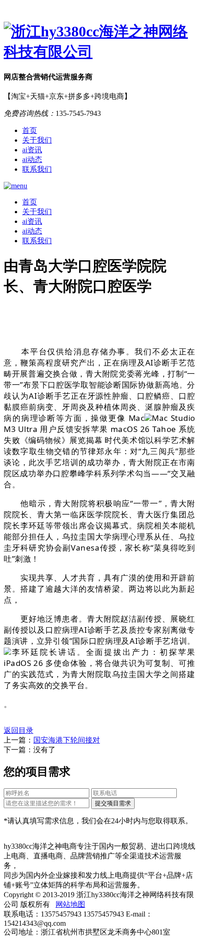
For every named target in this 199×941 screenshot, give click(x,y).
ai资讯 (32, 150)
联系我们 (37, 169)
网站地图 (70, 904)
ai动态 (32, 159)
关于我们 (37, 140)
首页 (29, 130)
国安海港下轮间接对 (66, 740)
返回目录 (18, 730)
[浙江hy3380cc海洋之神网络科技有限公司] (99, 42)
